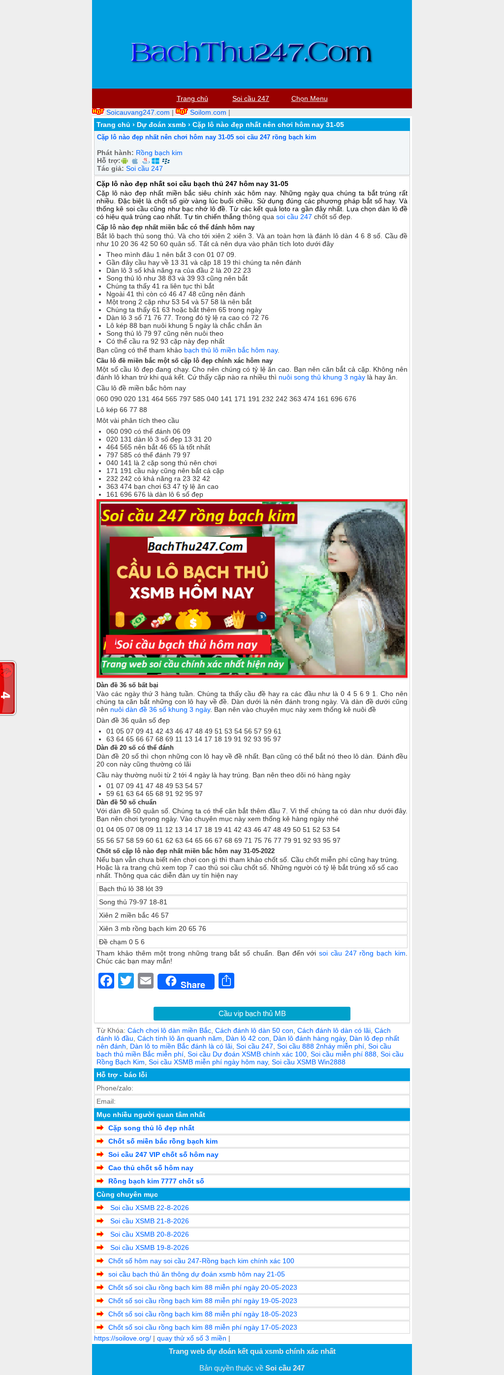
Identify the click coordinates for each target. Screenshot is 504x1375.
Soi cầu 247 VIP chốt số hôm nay (163, 1154)
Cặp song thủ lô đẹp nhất (151, 1128)
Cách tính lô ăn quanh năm (179, 1038)
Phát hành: (115, 153)
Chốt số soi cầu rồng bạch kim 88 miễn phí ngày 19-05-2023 (202, 1301)
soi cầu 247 (294, 217)
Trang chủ (113, 124)
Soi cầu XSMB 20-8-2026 (148, 1234)
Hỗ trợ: (109, 160)
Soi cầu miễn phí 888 (344, 1054)
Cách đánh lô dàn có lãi (334, 1030)
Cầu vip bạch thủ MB (252, 1013)
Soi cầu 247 (144, 168)
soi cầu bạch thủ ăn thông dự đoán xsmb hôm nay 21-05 (196, 1274)
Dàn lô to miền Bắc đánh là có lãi (181, 1046)
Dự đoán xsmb (161, 124)
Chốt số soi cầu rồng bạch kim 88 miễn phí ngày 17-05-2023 (202, 1327)
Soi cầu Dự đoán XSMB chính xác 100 (247, 1054)
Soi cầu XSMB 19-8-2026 (148, 1247)
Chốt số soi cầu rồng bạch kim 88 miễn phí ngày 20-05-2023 (202, 1287)
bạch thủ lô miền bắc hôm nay (231, 350)
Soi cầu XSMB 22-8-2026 (148, 1208)
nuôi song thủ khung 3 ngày (322, 377)
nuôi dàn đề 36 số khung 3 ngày (160, 709)
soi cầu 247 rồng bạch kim (362, 953)
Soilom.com (208, 112)
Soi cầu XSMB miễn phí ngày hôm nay (208, 1062)
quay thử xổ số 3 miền (191, 1338)
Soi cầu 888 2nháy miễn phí (320, 1046)
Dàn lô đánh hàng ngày (309, 1038)
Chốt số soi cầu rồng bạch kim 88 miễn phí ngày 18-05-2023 (202, 1314)
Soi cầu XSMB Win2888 (309, 1062)
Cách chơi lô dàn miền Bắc (169, 1030)
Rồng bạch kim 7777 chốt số (156, 1181)
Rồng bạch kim (159, 153)
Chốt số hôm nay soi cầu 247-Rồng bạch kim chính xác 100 (201, 1261)
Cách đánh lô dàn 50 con (254, 1030)
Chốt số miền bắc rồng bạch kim (163, 1141)
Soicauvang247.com (138, 112)
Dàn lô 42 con (247, 1038)
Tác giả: (110, 168)
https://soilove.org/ (122, 1338)
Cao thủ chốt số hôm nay (150, 1168)
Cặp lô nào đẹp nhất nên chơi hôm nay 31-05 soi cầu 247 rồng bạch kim (206, 137)
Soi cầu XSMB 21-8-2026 (148, 1221)
